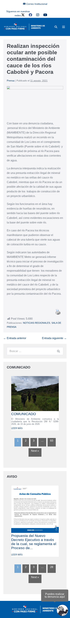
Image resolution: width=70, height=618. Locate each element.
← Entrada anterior (14, 338)
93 (51, 440)
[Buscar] (58, 351)
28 (51, 567)
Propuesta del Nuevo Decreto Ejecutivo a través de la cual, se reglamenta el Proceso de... (33, 542)
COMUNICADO (23, 414)
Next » (35, 450)
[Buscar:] (35, 351)
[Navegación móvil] (63, 27)
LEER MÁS (17, 428)
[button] (56, 27)
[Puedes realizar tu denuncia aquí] (62, 610)
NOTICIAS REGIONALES (36, 322)
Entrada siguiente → (54, 338)
